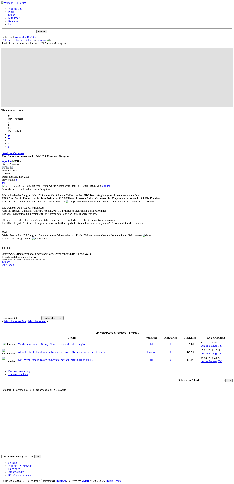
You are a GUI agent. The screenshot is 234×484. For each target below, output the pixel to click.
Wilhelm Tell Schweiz (20, 465)
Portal (11, 11)
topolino (7, 161)
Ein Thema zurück (15, 321)
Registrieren (33, 36)
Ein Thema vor (37, 321)
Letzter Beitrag (209, 345)
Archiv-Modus (16, 471)
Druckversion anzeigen (20, 371)
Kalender (13, 21)
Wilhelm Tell (15, 8)
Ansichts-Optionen (13, 153)
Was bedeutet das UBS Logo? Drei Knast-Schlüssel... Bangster (52, 344)
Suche (11, 14)
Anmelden (20, 36)
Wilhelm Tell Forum (12, 40)
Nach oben (14, 468)
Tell (152, 344)
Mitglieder (13, 17)
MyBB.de (61, 480)
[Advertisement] (105, 76)
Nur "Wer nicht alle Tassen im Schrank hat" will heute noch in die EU (56, 359)
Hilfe (11, 24)
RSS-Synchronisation (20, 475)
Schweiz (30, 40)
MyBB (85, 480)
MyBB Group (113, 480)
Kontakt (12, 462)
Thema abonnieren (18, 374)
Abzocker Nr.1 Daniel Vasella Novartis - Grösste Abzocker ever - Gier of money (61, 351)
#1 (3, 182)
